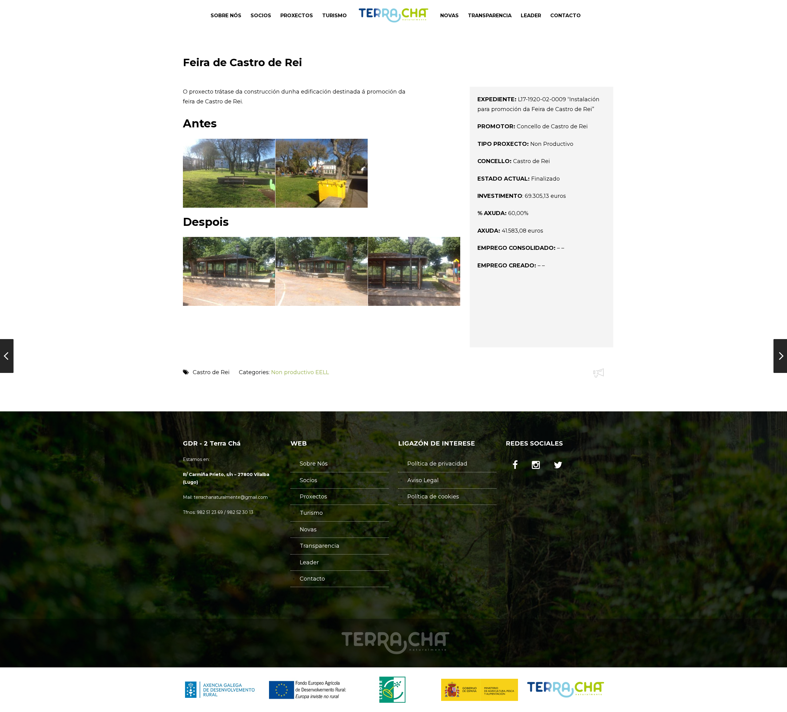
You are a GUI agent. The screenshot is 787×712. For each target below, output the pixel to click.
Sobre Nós (314, 463)
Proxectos (313, 496)
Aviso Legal (423, 480)
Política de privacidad (437, 463)
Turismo (311, 513)
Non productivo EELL (300, 372)
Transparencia (319, 545)
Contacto (312, 578)
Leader (309, 562)
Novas (308, 529)
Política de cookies (433, 496)
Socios (308, 480)
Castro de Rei (211, 372)
